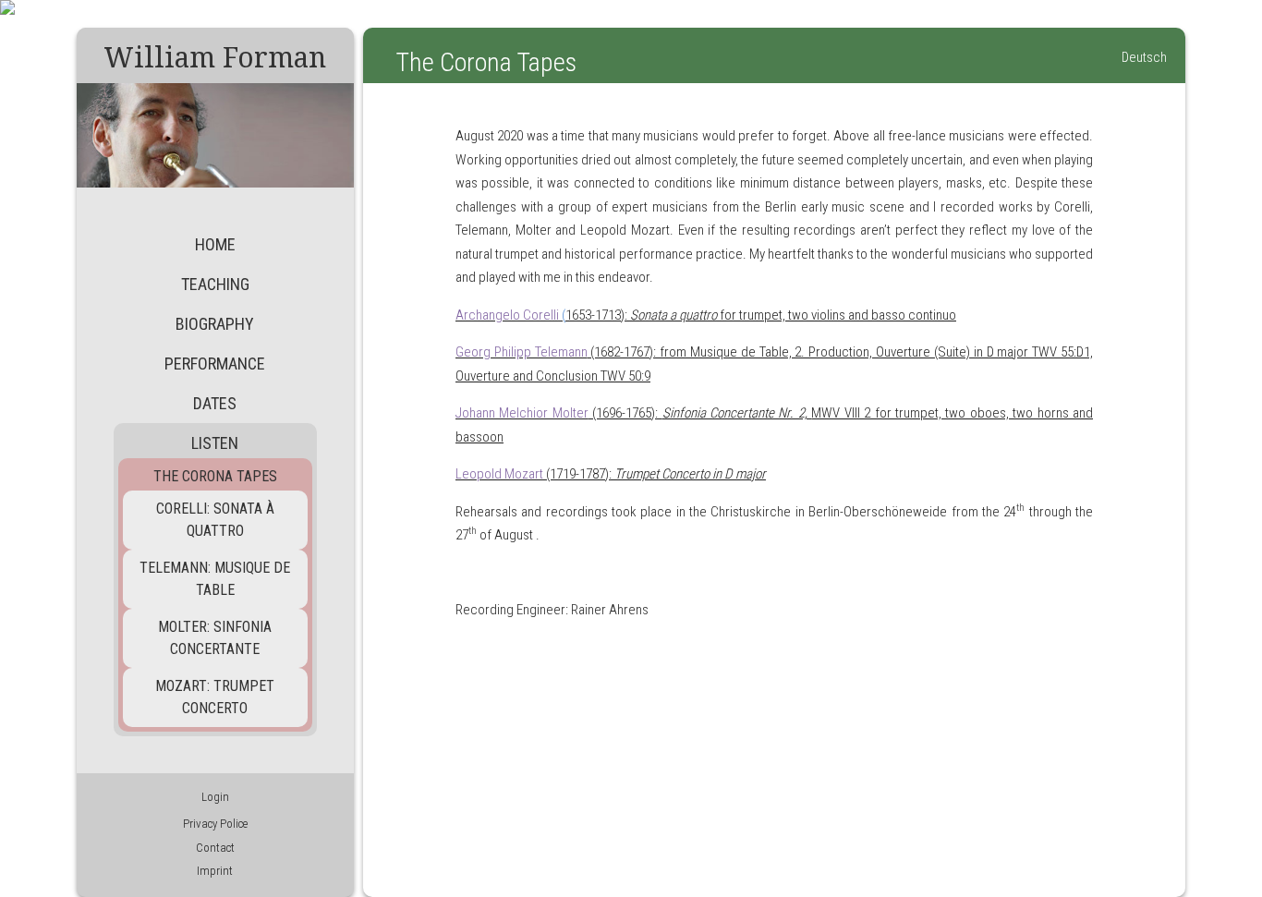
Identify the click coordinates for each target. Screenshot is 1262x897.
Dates (215, 403)
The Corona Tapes (215, 476)
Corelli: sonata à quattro (215, 519)
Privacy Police (215, 823)
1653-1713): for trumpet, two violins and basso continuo (705, 315)
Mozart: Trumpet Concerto (214, 697)
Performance (214, 363)
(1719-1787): (610, 474)
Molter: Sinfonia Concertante (215, 638)
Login (215, 797)
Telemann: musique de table (215, 579)
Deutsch (1144, 57)
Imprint (215, 871)
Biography (215, 323)
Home (215, 244)
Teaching (215, 284)
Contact (215, 848)
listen (214, 443)
